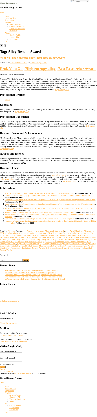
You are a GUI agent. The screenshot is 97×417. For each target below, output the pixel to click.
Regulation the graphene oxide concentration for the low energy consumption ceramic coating (40, 212)
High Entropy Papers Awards (83, 246)
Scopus (7, 100)
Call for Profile (15, 35)
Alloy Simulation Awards (36, 237)
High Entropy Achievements (64, 240)
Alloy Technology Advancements (78, 237)
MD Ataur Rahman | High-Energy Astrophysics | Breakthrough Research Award (35, 279)
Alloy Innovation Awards (21, 235)
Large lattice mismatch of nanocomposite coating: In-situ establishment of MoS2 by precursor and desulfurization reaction (50, 204)
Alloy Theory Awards (44, 240)
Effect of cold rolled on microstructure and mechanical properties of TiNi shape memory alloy (39, 193)
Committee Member (16, 27)
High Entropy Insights (19, 246)
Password (7, 358)
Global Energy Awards (8, 3)
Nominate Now (10, 18)
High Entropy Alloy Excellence (12, 242)
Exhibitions (13, 39)
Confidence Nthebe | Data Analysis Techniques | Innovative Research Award (33, 275)
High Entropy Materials (37, 246)
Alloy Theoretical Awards (25, 240)
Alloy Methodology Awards (65, 235)
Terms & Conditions (17, 29)
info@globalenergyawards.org (11, 335)
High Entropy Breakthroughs (53, 242)
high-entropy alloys (59, 175)
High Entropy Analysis (33, 242)
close (2, 12)
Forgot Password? (6, 371)
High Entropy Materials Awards (59, 246)
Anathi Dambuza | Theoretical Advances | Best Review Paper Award (30, 273)
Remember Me (8, 365)
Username (8, 351)
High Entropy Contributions (75, 242)
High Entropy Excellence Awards (72, 244)
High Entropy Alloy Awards (86, 240)
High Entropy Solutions (78, 248)
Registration (9, 20)
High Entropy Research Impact (57, 248)
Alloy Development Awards (58, 233)
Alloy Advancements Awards (33, 231)
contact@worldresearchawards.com (13, 341)
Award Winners (15, 24)
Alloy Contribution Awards (37, 233)
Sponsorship (14, 37)
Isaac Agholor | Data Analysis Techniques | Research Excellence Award (31, 270)
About (7, 33)
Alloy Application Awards (54, 231)
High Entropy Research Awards (33, 248)
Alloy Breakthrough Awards (15, 233)
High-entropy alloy (62, 90)
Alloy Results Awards (18, 237)
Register (3, 369)
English (77, 1)
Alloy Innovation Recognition (43, 235)
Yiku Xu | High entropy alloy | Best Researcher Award (32, 57)
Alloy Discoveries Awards (79, 233)
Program (8, 22)
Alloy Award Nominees (74, 231)
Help (6, 41)
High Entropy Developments (28, 244)
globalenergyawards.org (9, 300)
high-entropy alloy (7, 179)
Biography (12, 231)
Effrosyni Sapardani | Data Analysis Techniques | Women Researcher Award (33, 277)
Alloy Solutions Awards (56, 237)
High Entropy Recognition (10, 248)
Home (7, 16)
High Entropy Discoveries (49, 244)
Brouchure (13, 31)
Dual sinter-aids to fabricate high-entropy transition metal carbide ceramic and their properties (39, 219)
